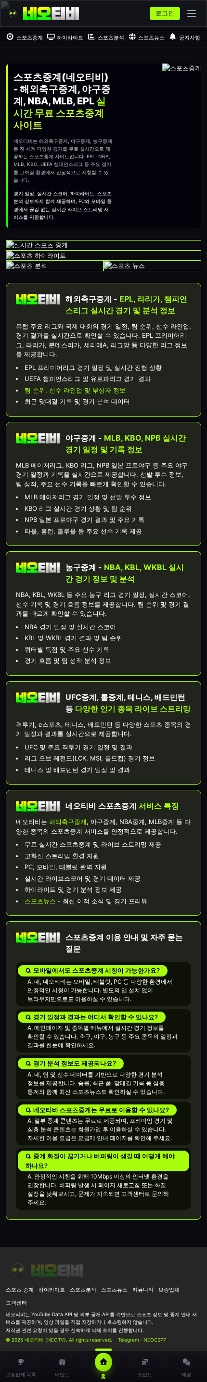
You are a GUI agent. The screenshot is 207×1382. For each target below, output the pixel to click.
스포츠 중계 (20, 1289)
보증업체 (169, 1289)
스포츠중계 (29, 37)
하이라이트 (70, 37)
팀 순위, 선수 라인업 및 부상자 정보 (75, 390)
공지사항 (189, 37)
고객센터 (16, 1302)
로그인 (164, 13)
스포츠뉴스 (151, 37)
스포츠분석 (111, 37)
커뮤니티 (143, 1289)
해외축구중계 (68, 821)
